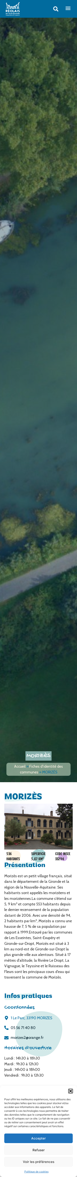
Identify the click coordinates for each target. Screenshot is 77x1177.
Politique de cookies (36, 1171)
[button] (70, 1091)
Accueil (19, 766)
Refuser (39, 1150)
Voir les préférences (38, 1162)
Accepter (38, 1138)
